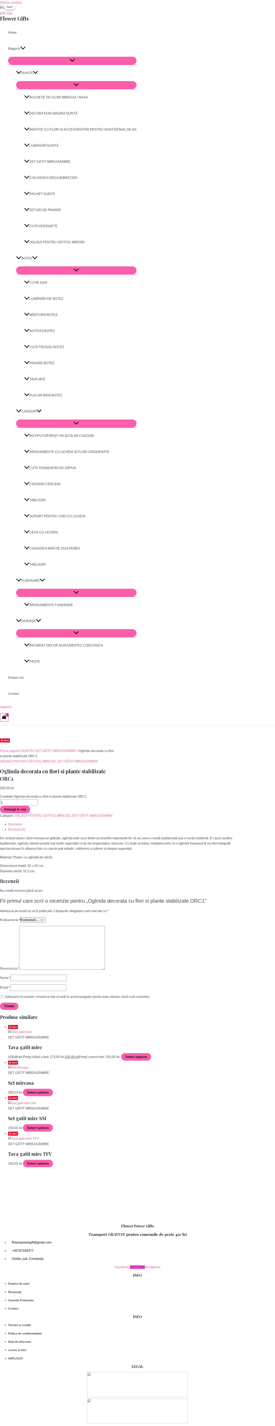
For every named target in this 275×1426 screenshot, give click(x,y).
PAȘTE (34, 661)
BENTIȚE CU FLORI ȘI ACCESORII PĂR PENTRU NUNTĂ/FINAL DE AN (82, 129)
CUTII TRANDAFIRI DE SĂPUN (52, 468)
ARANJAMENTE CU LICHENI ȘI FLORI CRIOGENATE (69, 452)
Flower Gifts (14, 18)
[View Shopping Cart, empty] (4, 717)
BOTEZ (26, 258)
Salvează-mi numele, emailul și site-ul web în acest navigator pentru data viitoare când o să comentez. (77, 996)
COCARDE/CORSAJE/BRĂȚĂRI (53, 177)
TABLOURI (37, 500)
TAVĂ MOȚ (37, 379)
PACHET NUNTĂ (42, 194)
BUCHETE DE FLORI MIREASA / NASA (58, 97)
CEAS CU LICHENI (43, 532)
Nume (5, 978)
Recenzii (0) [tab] (16, 829)
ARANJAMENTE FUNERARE (51, 605)
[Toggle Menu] (72, 61)
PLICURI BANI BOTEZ (45, 395)
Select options (136, 1057)
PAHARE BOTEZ (42, 363)
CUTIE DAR (38, 282)
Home (12, 32)
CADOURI (28, 411)
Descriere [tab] (15, 824)
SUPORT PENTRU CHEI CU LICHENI (57, 516)
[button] (23, 49)
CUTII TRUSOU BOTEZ (46, 347)
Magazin (14, 48)
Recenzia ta (9, 968)
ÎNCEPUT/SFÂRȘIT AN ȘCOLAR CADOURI (61, 435)
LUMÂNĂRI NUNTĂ (44, 145)
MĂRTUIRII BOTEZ (43, 315)
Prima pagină (9, 751)
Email (5, 987)
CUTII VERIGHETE (43, 226)
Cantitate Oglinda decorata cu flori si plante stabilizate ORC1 (43, 796)
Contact (13, 693)
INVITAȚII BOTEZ (42, 331)
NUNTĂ (27, 73)
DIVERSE (28, 621)
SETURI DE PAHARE (45, 210)
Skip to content (10, 2)
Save (6, 740)
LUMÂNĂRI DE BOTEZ (46, 298)
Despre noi (16, 677)
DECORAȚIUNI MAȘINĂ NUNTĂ (53, 113)
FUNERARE (30, 580)
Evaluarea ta (10, 920)
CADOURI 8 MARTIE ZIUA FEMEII (54, 548)
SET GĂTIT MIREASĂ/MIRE (49, 161)
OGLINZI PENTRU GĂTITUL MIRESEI (57, 242)
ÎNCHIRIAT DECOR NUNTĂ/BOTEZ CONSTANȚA (66, 645)
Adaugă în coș (15, 809)
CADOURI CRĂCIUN (44, 484)
